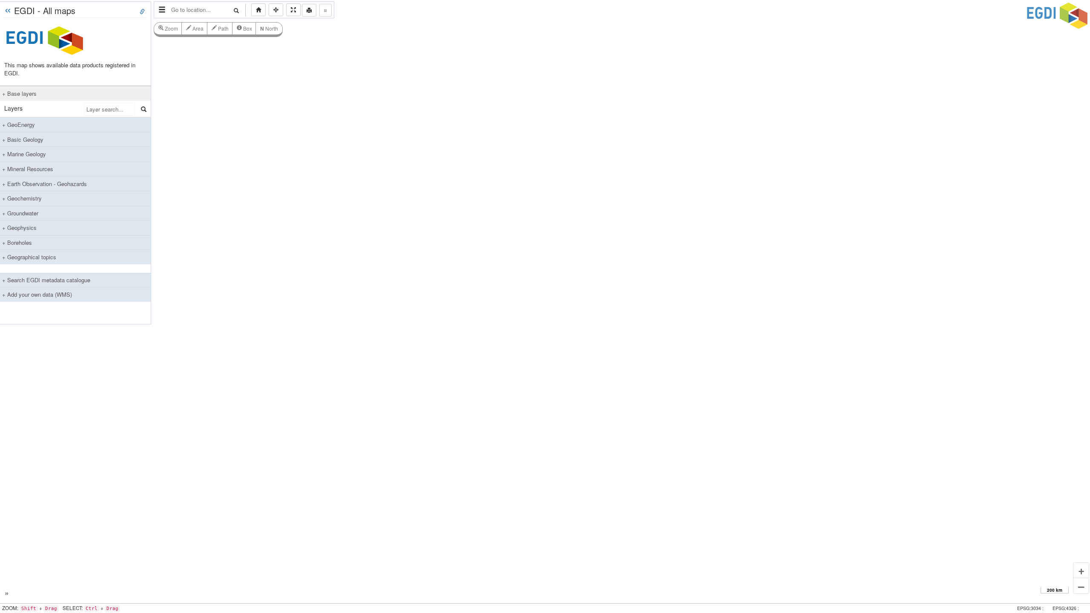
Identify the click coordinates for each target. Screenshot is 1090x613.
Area (197, 28)
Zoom (171, 28)
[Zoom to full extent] (258, 9)
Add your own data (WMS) (39, 294)
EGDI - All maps (44, 10)
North (269, 28)
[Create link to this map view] (142, 11)
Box (247, 28)
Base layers (21, 93)
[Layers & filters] (162, 10)
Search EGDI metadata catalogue (48, 280)
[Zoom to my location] (276, 9)
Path (223, 28)
